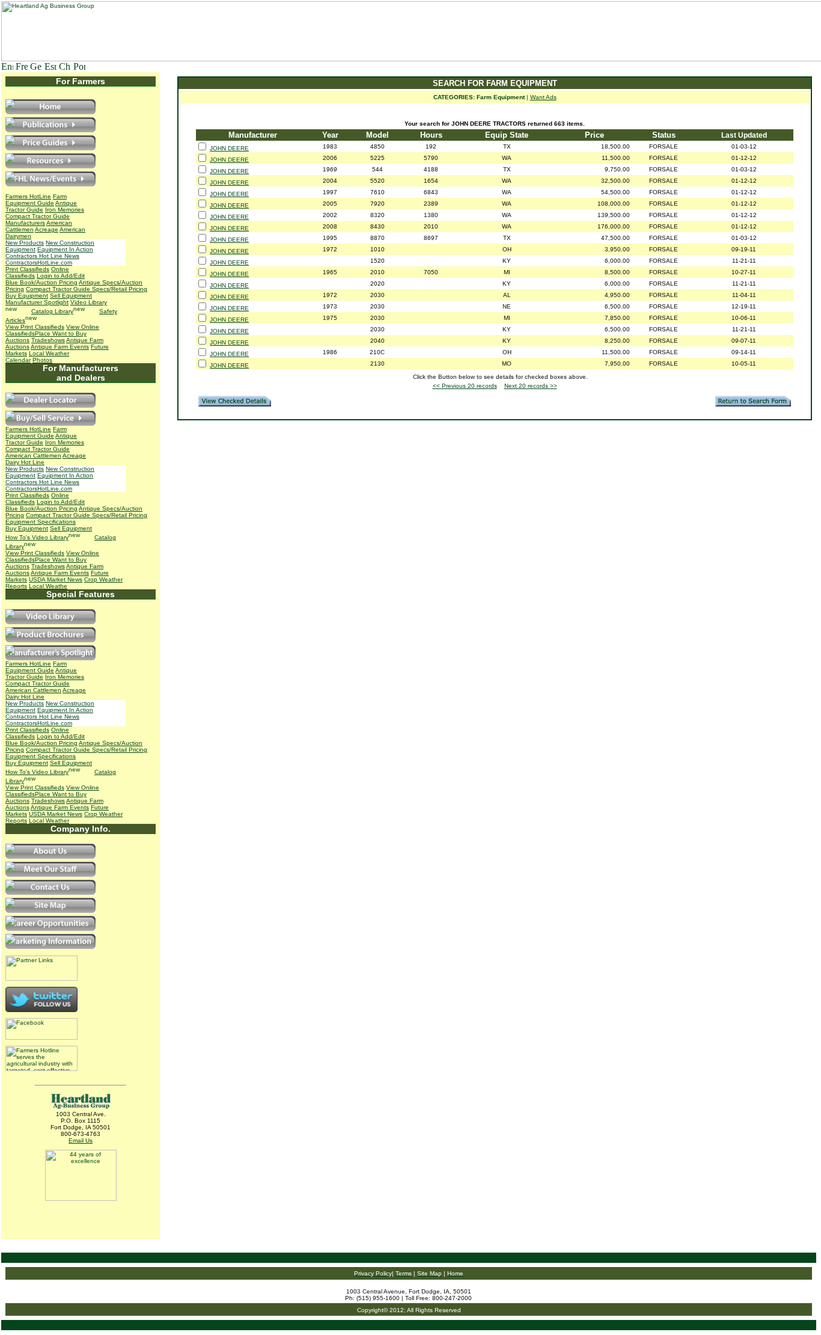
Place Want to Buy (61, 333)
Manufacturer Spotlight (37, 302)
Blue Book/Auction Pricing (41, 282)
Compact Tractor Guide (37, 216)
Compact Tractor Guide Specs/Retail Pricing (86, 289)
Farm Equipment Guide (36, 199)
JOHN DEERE (229, 148)
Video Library (50, 537)
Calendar (18, 360)
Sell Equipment (71, 295)
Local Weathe (48, 586)
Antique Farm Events (60, 346)
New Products (24, 242)
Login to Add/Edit (61, 275)
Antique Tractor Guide (41, 206)
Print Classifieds (27, 269)
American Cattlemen (33, 455)
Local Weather (49, 353)
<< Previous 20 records (465, 385)
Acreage (46, 229)
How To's (18, 537)
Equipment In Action (65, 249)
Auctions (17, 340)
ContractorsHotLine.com (38, 262)
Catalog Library (52, 311)
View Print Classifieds (34, 327)
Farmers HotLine (28, 196)
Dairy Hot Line (24, 462)
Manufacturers (25, 222)
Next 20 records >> (530, 385)
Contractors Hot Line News (42, 256)
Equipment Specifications (40, 521)
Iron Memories (64, 209)
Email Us (81, 1140)
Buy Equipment (26, 295)
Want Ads (543, 97)
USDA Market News (55, 579)
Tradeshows (48, 340)
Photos (42, 360)
